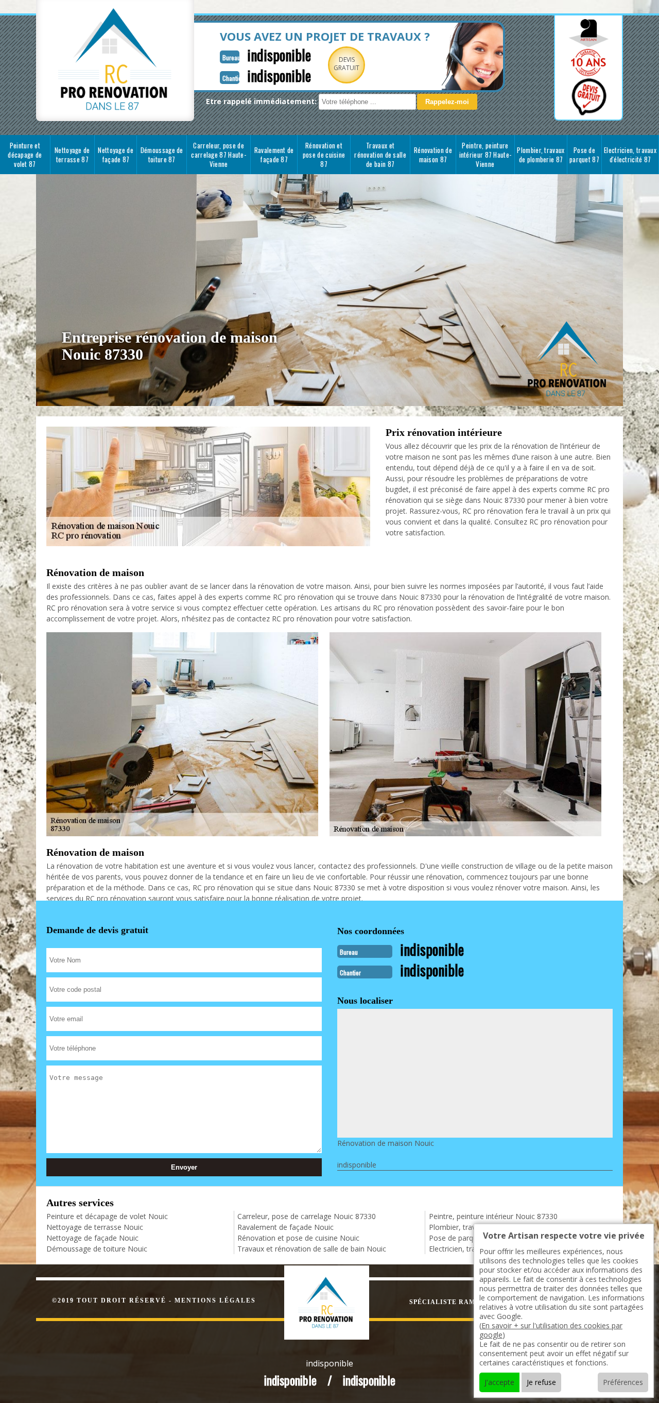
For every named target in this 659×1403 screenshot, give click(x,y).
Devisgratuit (346, 63)
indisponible (279, 54)
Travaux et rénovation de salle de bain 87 (380, 154)
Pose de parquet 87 (584, 154)
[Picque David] (337, 1301)
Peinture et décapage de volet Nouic (107, 1216)
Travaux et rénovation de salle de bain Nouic (311, 1249)
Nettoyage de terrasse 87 (72, 154)
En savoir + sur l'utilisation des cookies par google (550, 1330)
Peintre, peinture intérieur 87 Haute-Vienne (485, 154)
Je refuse (541, 1382)
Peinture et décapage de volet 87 (25, 154)
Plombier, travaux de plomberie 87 (540, 154)
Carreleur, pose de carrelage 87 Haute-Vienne (218, 154)
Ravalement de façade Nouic (285, 1227)
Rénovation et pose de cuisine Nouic (298, 1238)
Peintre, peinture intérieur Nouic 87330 (493, 1216)
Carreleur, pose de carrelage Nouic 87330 (306, 1216)
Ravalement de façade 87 (274, 154)
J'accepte (499, 1382)
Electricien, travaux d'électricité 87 (630, 154)
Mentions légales (215, 1300)
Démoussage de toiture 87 (162, 154)
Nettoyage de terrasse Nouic (94, 1227)
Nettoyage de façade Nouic (92, 1238)
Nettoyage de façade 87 (115, 154)
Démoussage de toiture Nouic (96, 1249)
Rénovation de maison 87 (433, 154)
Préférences (623, 1382)
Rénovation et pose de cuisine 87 (324, 154)
